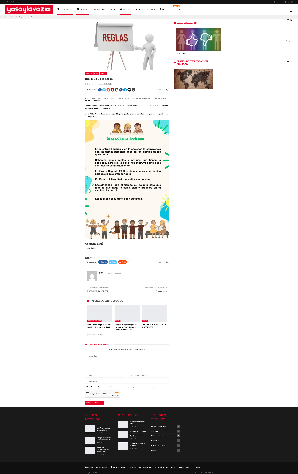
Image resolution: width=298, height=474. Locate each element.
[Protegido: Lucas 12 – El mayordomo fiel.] (90, 440)
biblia (91, 257)
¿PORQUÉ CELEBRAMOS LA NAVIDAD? (103, 450)
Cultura (126, 9)
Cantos (177, 7)
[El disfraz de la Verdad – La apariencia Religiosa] (123, 434)
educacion (98, 257)
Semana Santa (161, 291)
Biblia (165, 9)
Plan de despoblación (158, 445)
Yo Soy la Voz (66, 9)
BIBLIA (90, 467)
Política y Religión (146, 9)
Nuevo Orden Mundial (105, 9)
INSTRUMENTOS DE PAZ (97, 291)
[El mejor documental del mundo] (123, 424)
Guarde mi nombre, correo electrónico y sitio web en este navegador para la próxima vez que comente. (125, 387)
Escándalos (155, 440)
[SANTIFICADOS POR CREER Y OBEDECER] (154, 313)
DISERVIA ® (209, 473)
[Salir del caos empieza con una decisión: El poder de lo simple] (99, 313)
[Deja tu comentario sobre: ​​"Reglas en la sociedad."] (166, 90)
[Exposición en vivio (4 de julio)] (123, 446)
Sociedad (84, 9)
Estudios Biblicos (94, 321)
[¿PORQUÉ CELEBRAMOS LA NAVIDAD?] (90, 450)
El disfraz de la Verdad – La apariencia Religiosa (138, 434)
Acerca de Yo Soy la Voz (14, 2)
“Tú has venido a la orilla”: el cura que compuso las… (103, 428)
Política (153, 450)
